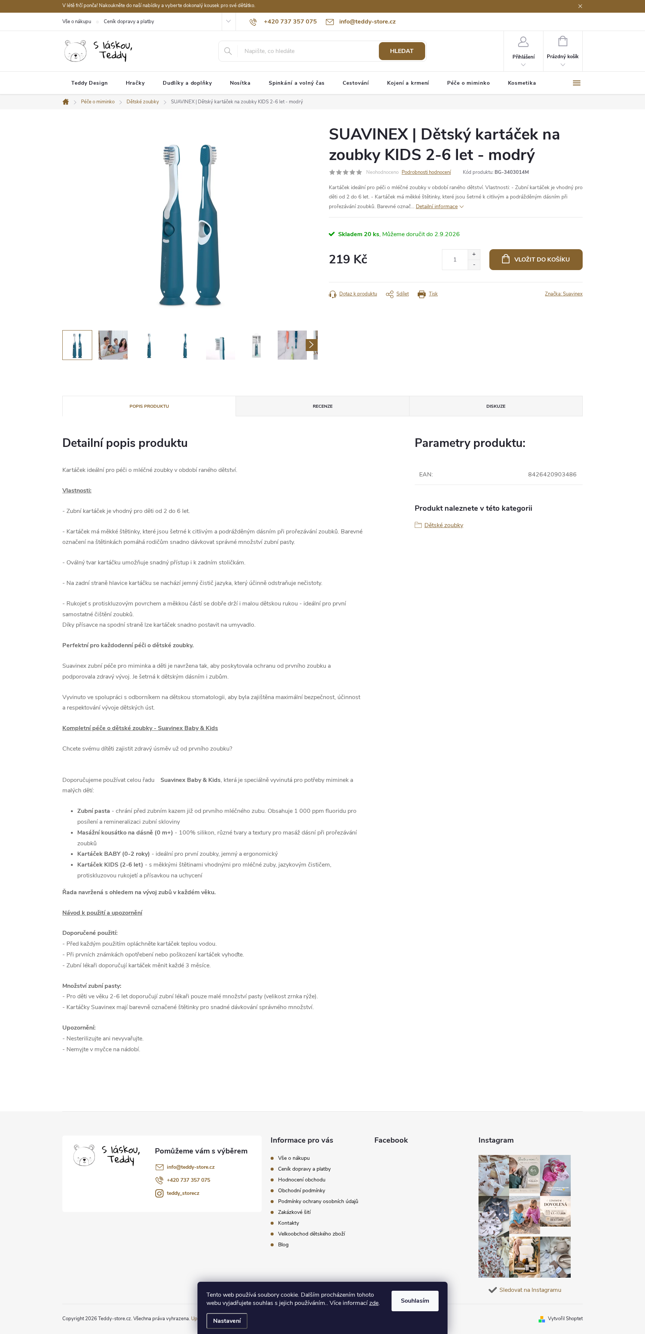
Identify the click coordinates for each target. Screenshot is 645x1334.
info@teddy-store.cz (191, 1167)
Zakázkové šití (294, 1212)
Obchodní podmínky (301, 1190)
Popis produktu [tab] (149, 406)
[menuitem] (89, 83)
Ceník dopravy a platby (129, 21)
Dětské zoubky (443, 525)
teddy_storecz (183, 1193)
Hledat (402, 51)
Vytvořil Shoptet (565, 1318)
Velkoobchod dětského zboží (311, 1233)
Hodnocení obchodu (301, 1179)
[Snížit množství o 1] (474, 265)
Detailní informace (437, 206)
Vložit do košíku (542, 260)
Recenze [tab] (323, 406)
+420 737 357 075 (188, 1180)
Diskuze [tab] (495, 406)
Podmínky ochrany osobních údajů (318, 1201)
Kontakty (288, 1223)
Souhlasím (415, 1301)
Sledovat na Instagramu (530, 1290)
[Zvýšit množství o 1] (474, 255)
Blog (283, 1244)
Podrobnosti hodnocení (426, 172)
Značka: (564, 294)
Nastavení (227, 1321)
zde (373, 1303)
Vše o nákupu (76, 21)
